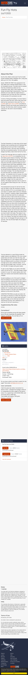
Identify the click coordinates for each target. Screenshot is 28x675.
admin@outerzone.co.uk (16, 383)
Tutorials (3, 660)
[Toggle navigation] (25, 3)
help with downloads (6, 459)
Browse (3, 656)
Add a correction (6, 318)
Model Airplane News (10, 354)
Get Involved (13, 658)
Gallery (3, 658)
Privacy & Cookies (15, 661)
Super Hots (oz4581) (13, 103)
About (11, 653)
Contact (12, 663)
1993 (8, 356)
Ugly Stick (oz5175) (8, 156)
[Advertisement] (14, 34)
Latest (2, 655)
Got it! (14, 673)
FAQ (11, 655)
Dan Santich (7, 352)
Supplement (6, 454)
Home (3, 17)
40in (3, 357)
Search (3, 653)
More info (17, 671)
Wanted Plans (4, 661)
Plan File (5, 448)
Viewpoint (3, 663)
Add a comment (6, 400)
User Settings (13, 660)
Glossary (12, 656)
